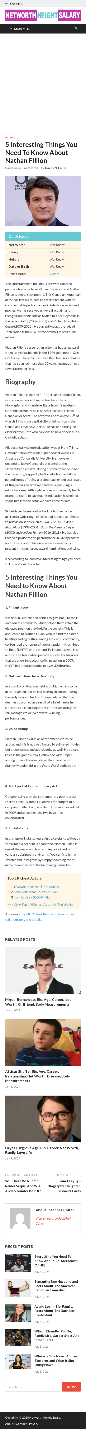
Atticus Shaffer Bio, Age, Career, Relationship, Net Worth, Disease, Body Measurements (37, 1076)
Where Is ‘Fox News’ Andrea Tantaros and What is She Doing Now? (56, 1360)
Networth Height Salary (44, 1417)
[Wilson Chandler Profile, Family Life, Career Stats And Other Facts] (18, 1331)
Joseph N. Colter (56, 168)
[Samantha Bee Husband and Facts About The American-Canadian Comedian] (18, 1282)
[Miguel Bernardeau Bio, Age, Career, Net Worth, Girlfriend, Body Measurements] (43, 995)
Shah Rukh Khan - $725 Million (36, 892)
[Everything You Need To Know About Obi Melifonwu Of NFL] (18, 1257)
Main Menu (23, 29)
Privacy (33, 1423)
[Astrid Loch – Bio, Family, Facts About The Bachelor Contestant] (18, 1307)
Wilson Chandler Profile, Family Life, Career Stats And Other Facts (57, 1335)
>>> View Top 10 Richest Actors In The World (40, 904)
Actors (10, 137)
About (9, 1423)
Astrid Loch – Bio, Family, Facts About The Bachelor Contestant (54, 1310)
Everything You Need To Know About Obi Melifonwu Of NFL (56, 1260)
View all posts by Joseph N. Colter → (53, 1220)
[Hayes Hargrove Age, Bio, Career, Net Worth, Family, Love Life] (43, 1143)
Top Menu (16, 4)
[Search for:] (43, 1387)
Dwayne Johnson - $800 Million (36, 886)
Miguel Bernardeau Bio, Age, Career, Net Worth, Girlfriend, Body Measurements (38, 1001)
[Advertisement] (43, 85)
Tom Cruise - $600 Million (32, 897)
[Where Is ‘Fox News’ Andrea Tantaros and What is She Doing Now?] (18, 1356)
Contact (21, 1423)
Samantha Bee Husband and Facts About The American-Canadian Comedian (56, 1285)
